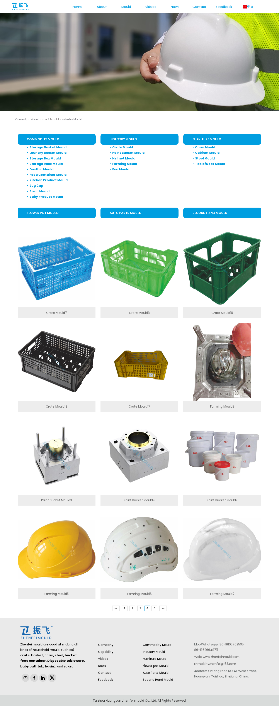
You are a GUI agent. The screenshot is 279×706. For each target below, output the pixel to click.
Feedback (105, 679)
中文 (250, 6)
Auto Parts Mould (125, 213)
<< (115, 608)
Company (105, 645)
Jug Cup (36, 185)
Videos (103, 659)
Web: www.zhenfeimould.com (217, 657)
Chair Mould (205, 147)
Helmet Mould (123, 158)
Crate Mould (122, 147)
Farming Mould (124, 164)
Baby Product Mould (46, 197)
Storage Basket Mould (47, 147)
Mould (54, 119)
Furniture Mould (206, 139)
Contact (104, 672)
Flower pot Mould (43, 213)
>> (163, 608)
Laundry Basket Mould (47, 153)
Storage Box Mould (45, 158)
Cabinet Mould (207, 153)
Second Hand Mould (209, 213)
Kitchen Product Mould (48, 180)
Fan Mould (120, 169)
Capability (105, 652)
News (102, 666)
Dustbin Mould (41, 169)
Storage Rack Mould (46, 164)
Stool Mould (205, 158)
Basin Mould (39, 191)
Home (43, 119)
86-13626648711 (206, 650)
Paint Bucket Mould (128, 153)
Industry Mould (123, 139)
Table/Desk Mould (210, 164)
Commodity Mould (43, 139)
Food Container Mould (47, 175)
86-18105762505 (231, 644)
